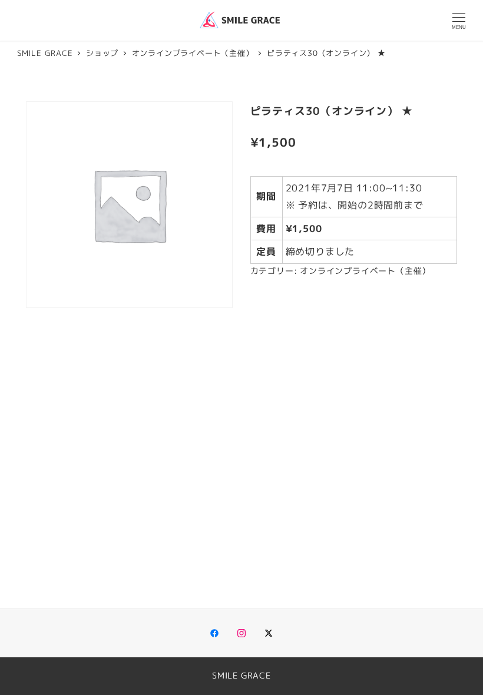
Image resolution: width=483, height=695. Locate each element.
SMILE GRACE (241, 675)
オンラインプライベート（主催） (365, 271)
